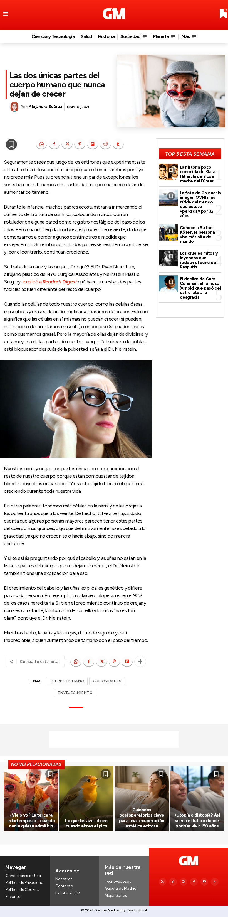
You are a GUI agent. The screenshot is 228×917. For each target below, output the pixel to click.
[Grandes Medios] (114, 13)
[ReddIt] (105, 143)
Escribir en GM (67, 893)
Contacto (64, 886)
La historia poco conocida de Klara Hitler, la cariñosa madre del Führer (197, 174)
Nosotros (64, 879)
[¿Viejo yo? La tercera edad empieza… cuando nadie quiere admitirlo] (31, 798)
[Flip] (92, 143)
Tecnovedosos (118, 881)
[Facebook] (54, 143)
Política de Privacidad (24, 882)
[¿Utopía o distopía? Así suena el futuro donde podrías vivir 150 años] (197, 798)
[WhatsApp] (41, 143)
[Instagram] (183, 882)
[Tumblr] (118, 143)
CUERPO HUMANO (66, 681)
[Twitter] (163, 882)
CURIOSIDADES (107, 681)
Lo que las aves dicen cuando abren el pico (86, 823)
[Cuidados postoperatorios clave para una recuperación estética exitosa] (142, 798)
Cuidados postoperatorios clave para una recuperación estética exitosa (141, 817)
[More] (140, 661)
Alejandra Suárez (45, 106)
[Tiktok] (173, 882)
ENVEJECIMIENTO (75, 692)
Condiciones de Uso (23, 875)
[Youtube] (204, 882)
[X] (67, 143)
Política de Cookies (22, 889)
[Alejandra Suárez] (15, 107)
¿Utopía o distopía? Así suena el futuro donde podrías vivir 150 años (197, 820)
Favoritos (14, 896)
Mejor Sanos (116, 895)
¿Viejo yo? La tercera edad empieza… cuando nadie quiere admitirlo (31, 820)
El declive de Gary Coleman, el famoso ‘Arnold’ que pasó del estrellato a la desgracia (200, 288)
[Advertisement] (114, 739)
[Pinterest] (79, 143)
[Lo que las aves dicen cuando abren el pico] (86, 798)
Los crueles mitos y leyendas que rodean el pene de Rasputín (199, 260)
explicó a (50, 282)
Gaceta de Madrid (121, 888)
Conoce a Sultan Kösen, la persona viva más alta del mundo (197, 234)
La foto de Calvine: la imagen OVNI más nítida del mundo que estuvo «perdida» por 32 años (200, 204)
